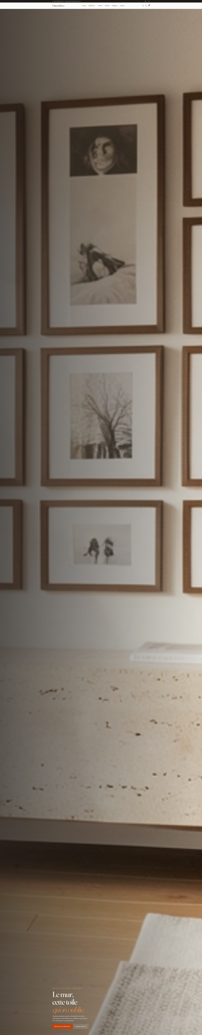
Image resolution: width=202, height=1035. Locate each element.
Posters (100, 5)
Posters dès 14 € (81, 1026)
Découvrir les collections (62, 1026)
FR (145, 1)
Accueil (84, 5)
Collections (91, 5)
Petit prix (107, 5)
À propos (122, 5)
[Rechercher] (143, 5)
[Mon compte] (146, 5)
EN (149, 1)
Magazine (114, 5)
